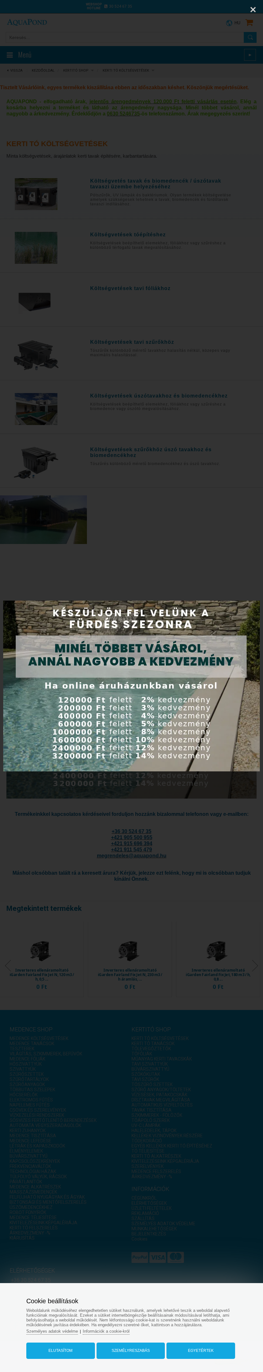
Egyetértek (201, 1350)
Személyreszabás (131, 1350)
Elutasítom (60, 1350)
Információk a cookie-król (106, 1331)
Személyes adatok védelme (52, 1331)
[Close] (253, 9)
